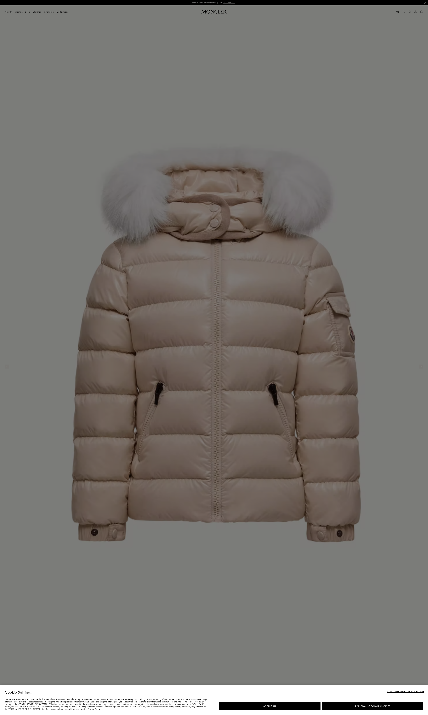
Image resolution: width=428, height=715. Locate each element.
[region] (214, 700)
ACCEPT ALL (269, 706)
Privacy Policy (94, 709)
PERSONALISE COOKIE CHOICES (372, 706)
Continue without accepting (405, 691)
